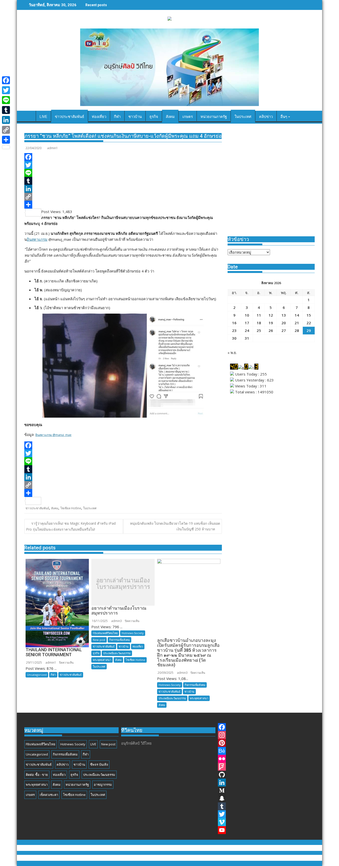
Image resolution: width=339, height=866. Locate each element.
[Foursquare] (266, 767)
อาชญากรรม (103, 784)
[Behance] (266, 751)
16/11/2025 (100, 621)
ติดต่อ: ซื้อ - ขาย (37, 774)
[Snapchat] (266, 798)
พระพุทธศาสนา (102, 660)
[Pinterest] (266, 743)
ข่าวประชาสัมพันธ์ (37, 508)
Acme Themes (218, 857)
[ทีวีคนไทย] (29, 117)
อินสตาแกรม (37, 239)
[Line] (123, 173)
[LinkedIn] (123, 189)
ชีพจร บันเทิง (99, 764)
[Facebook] (123, 157)
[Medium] (266, 790)
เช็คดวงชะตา (49, 794)
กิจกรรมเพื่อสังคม (119, 640)
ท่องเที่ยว (138, 646)
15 (308, 315)
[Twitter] (123, 165)
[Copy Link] (123, 197)
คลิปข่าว (62, 764)
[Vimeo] (266, 822)
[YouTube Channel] (266, 830)
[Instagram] (266, 735)
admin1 (52, 148)
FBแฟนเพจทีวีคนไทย (105, 633)
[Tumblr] (123, 181)
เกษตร (30, 794)
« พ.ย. (232, 352)
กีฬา (53, 675)
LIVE (93, 744)
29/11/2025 (34, 662)
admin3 (116, 621)
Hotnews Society (133, 633)
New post (99, 640)
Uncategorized (37, 675)
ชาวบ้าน (124, 646)
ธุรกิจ (96, 653)
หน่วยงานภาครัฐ (77, 784)
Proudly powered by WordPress (136, 857)
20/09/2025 (165, 673)
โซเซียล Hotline (70, 508)
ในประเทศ (90, 508)
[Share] (123, 205)
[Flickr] (266, 759)
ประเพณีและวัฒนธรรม (117, 653)
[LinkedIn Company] (266, 782)
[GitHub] (266, 775)
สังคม (54, 508)
